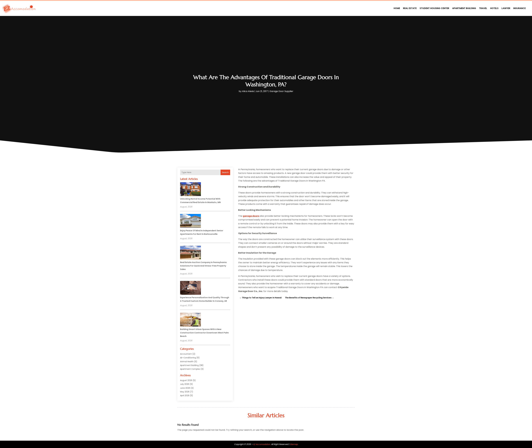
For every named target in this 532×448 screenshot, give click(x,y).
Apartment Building (464, 8)
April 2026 (184, 395)
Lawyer (506, 8)
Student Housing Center (434, 8)
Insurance (519, 8)
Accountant (186, 354)
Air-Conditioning (188, 357)
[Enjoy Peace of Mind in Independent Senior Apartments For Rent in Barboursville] (190, 221)
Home (397, 8)
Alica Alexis (248, 91)
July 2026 (184, 384)
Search (225, 172)
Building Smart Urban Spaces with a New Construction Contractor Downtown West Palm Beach (204, 333)
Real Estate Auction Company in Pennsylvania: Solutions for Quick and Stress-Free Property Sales (203, 266)
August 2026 (186, 380)
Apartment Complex (190, 369)
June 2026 (185, 388)
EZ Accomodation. (262, 444)
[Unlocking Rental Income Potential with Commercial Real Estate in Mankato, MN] (190, 189)
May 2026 (184, 391)
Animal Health (187, 361)
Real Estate (410, 8)
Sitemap (294, 444)
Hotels (494, 8)
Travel (483, 8)
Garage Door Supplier (281, 91)
